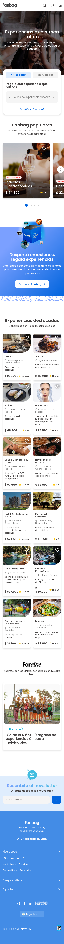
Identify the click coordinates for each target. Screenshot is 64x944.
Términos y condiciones (17, 928)
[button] (26, 205)
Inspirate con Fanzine (15, 864)
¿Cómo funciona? (34, 109)
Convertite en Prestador (17, 870)
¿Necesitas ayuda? (34, 838)
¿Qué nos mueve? (14, 858)
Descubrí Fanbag (30, 284)
